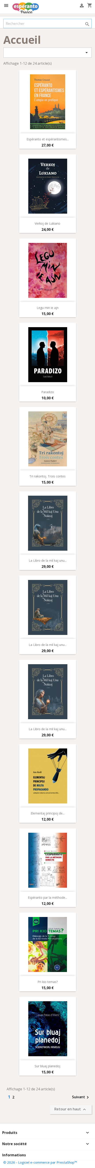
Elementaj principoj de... (48, 813)
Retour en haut (70, 1109)
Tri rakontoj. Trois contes (47, 476)
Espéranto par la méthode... (47, 897)
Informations (14, 1155)
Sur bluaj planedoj (47, 1066)
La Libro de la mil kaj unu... (47, 560)
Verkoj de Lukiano (47, 223)
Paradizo (47, 392)
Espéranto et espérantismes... (48, 139)
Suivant (81, 1097)
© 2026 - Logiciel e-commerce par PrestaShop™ (40, 1162)
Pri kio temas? (48, 982)
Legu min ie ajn (48, 308)
